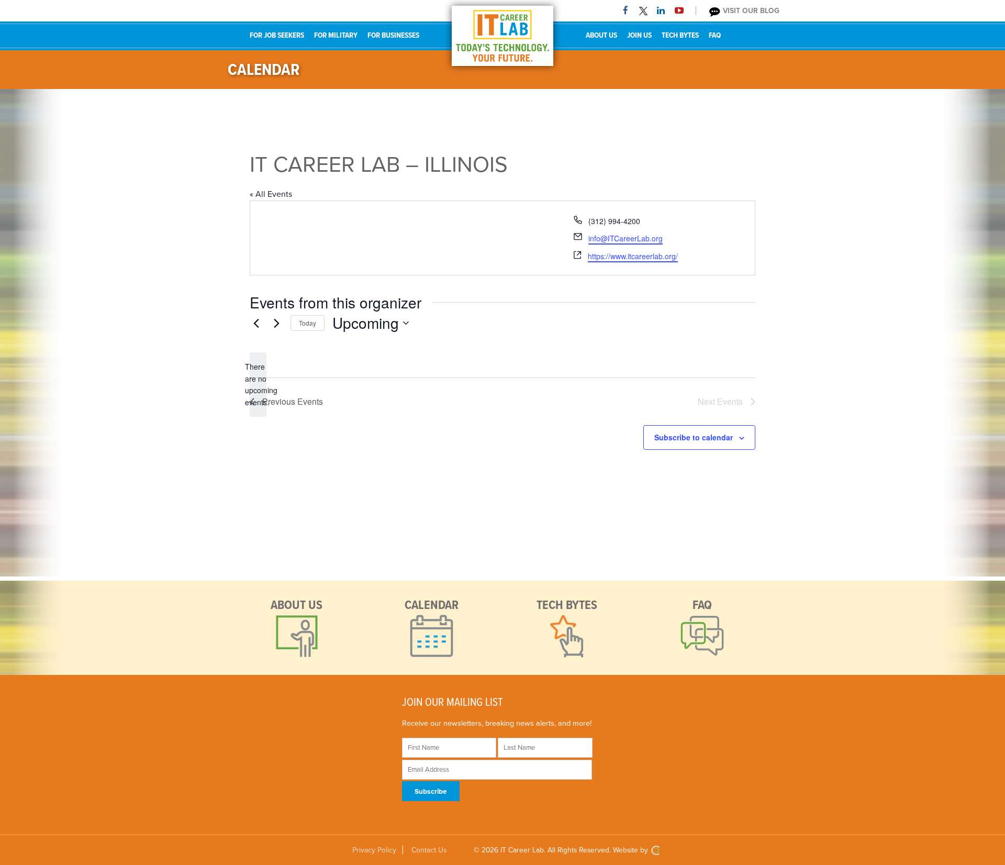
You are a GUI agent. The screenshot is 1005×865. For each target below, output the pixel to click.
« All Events (271, 194)
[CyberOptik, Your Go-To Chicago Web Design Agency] (655, 850)
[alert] (258, 384)
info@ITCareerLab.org (625, 238)
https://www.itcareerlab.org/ (633, 256)
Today (307, 322)
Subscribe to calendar (693, 437)
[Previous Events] (256, 323)
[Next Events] (276, 323)
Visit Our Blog (750, 10)
